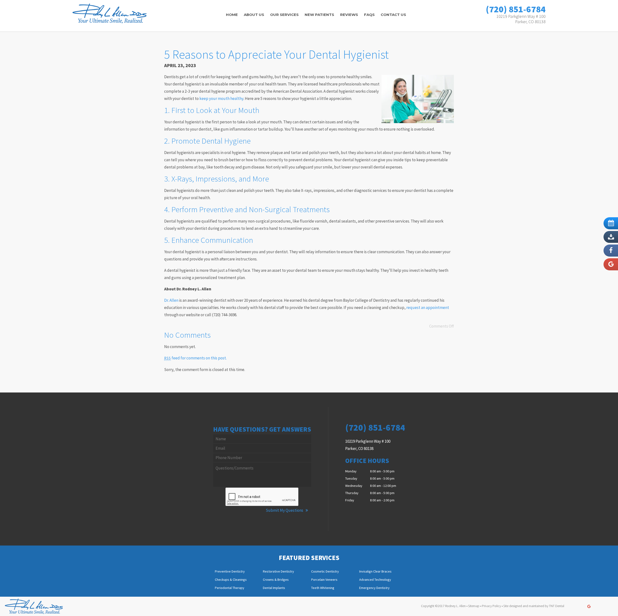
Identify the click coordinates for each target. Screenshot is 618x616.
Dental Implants (274, 588)
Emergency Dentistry (374, 588)
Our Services (284, 14)
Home (232, 14)
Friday (349, 500)
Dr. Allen (171, 300)
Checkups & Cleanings (231, 580)
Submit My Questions (285, 510)
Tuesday (351, 478)
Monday (351, 471)
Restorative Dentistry (278, 572)
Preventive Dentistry (230, 572)
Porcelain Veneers (324, 580)
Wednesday (353, 485)
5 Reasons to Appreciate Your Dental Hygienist (276, 54)
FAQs (369, 14)
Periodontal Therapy (229, 588)
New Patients (319, 14)
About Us (254, 14)
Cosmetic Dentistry (325, 572)
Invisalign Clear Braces (375, 572)
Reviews (349, 14)
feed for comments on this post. (195, 358)
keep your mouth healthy (221, 98)
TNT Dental (556, 606)
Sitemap (473, 606)
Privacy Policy (491, 606)
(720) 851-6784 (516, 9)
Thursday (351, 493)
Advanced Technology (375, 580)
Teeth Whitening (322, 588)
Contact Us (393, 14)
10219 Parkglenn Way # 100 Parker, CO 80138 (521, 19)
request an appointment (427, 307)
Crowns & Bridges (276, 580)
